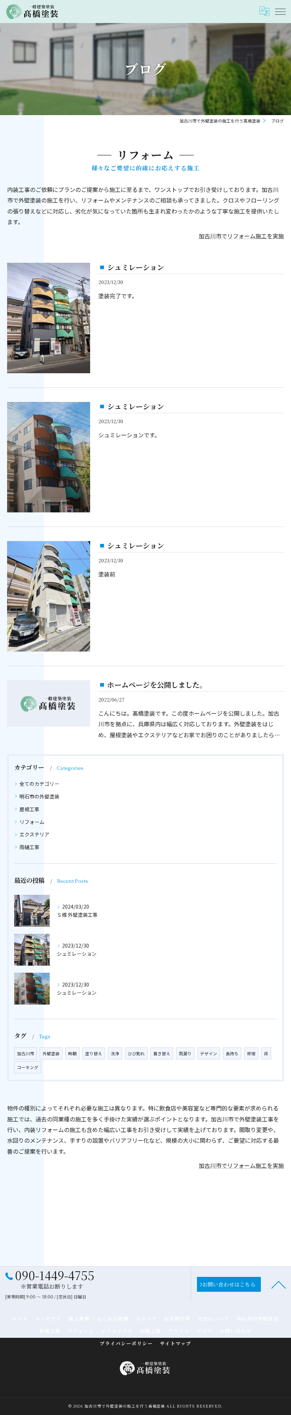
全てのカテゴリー (39, 783)
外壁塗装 (51, 1053)
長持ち (232, 1053)
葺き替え (161, 1053)
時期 (72, 1053)
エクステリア (34, 834)
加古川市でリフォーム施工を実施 (241, 236)
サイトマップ (175, 1343)
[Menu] (280, 11)
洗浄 (115, 1053)
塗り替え (93, 1053)
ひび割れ (136, 1053)
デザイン (208, 1053)
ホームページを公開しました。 (157, 685)
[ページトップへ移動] (278, 1284)
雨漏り (185, 1053)
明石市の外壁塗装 (39, 796)
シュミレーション (135, 267)
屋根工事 (29, 809)
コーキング (27, 1067)
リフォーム (32, 821)
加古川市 (25, 1053)
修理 (251, 1053)
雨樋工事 (29, 847)
